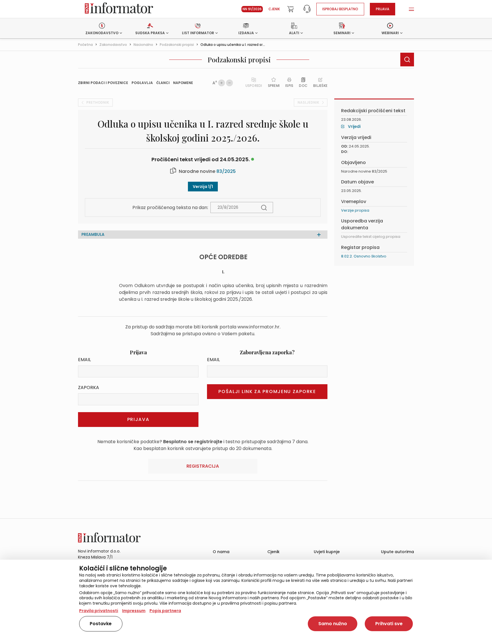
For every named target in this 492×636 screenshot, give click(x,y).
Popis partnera (165, 610)
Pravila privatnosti (98, 610)
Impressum (133, 610)
